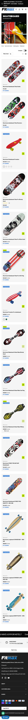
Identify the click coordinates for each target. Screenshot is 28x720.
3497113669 (14, 3)
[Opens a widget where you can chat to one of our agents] (5, 717)
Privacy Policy (16, 367)
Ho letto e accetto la (12, 367)
